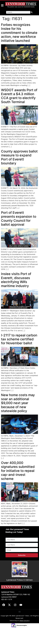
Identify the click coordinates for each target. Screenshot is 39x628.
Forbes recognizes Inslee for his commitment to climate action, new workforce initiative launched (19, 33)
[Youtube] (20, 604)
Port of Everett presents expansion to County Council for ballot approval (18, 218)
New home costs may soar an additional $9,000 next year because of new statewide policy (18, 403)
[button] (19, 611)
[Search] (31, 12)
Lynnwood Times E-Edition (19, 580)
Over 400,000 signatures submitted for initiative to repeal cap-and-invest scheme (18, 471)
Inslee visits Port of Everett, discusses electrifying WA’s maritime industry (16, 280)
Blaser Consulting (25, 620)
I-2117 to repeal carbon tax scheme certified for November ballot (19, 339)
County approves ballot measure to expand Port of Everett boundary (19, 157)
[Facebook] (3, 604)
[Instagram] (15, 604)
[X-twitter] (9, 604)
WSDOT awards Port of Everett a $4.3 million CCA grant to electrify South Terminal (19, 96)
